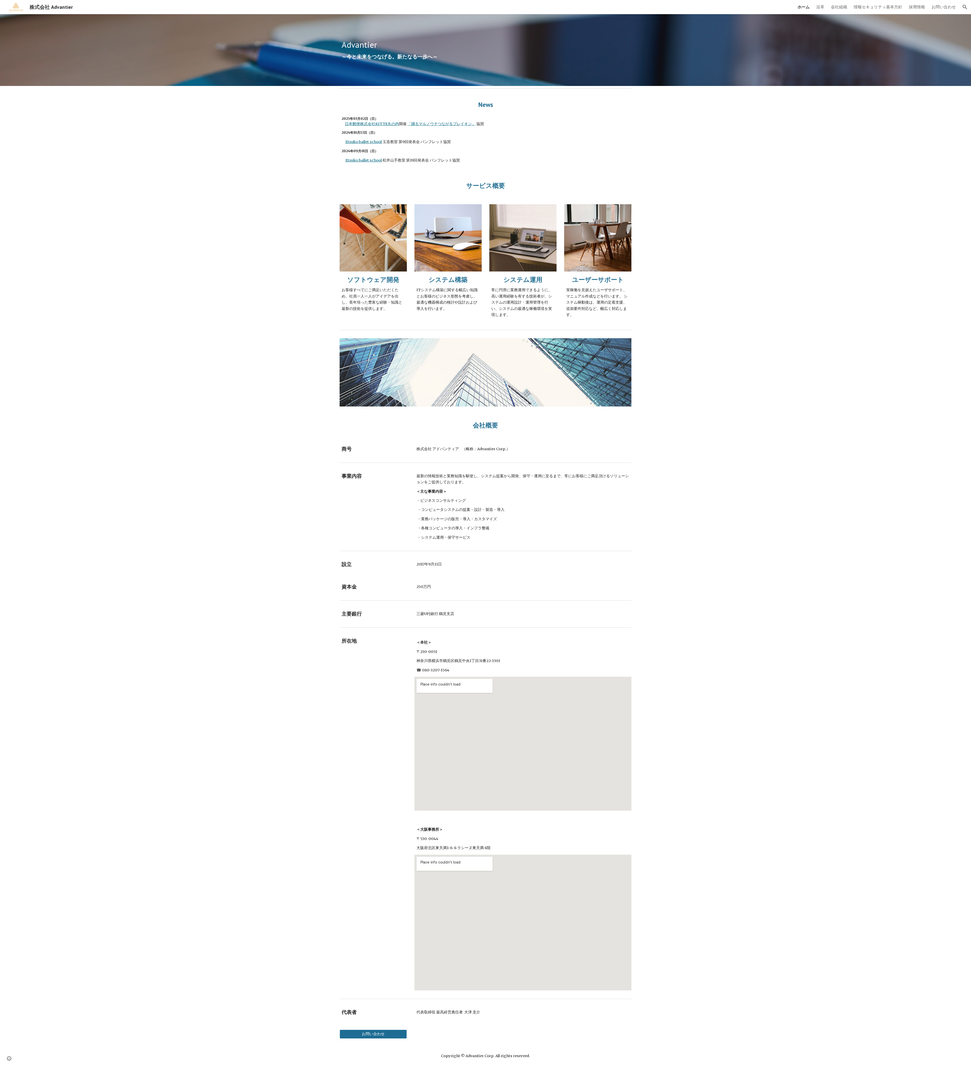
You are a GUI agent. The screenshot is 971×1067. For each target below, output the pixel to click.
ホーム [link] (804, 6)
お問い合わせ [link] (944, 6)
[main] (485, 50)
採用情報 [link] (917, 6)
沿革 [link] (820, 6)
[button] (965, 7)
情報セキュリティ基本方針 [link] (878, 6)
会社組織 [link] (839, 6)
